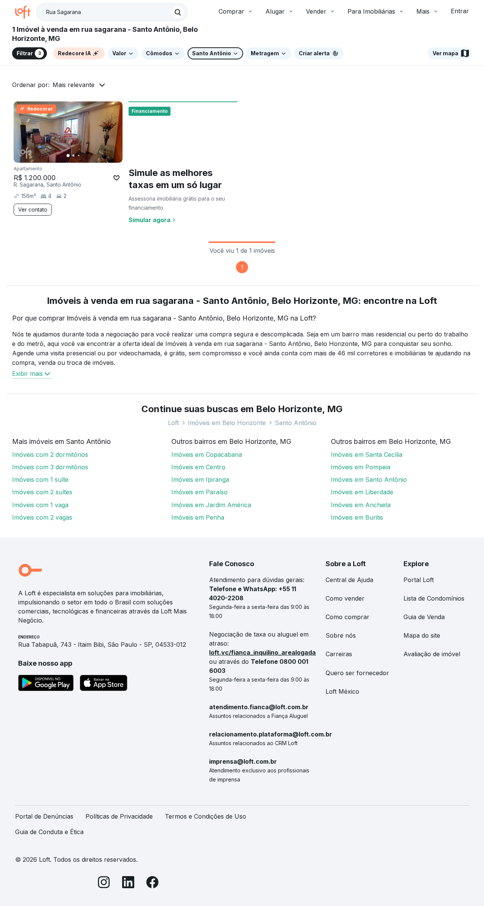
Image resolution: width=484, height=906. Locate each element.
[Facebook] (152, 883)
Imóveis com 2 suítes (42, 492)
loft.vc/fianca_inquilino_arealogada (262, 652)
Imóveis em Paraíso (199, 492)
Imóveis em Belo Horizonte (227, 423)
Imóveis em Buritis (357, 517)
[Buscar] (178, 12)
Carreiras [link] (339, 654)
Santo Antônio (295, 423)
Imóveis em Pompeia (360, 467)
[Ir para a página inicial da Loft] (25, 12)
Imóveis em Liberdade (362, 492)
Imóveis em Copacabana (206, 454)
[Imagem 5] (89, 155)
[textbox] (112, 12)
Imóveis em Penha (197, 517)
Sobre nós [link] (341, 635)
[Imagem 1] (68, 155)
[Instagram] (104, 883)
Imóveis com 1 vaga (40, 505)
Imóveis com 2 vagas (42, 517)
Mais (423, 11)
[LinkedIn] (128, 883)
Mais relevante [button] (74, 85)
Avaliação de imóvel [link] (431, 654)
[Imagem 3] (78, 155)
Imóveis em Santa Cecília (366, 454)
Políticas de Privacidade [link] (119, 816)
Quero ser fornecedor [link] (357, 673)
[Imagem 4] (84, 155)
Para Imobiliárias (371, 11)
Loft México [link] (342, 691)
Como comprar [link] (347, 617)
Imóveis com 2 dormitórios (50, 454)
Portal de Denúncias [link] (44, 816)
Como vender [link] (345, 598)
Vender (316, 11)
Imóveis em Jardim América (211, 505)
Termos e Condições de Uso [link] (205, 816)
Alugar (275, 11)
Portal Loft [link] (418, 580)
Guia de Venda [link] (424, 617)
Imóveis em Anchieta (361, 505)
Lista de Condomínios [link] (433, 598)
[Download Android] (46, 684)
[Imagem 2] (73, 155)
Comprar (231, 11)
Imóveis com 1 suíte (40, 479)
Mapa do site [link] (421, 635)
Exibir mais (27, 373)
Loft (173, 423)
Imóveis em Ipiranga (200, 479)
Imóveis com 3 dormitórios (50, 467)
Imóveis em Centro (198, 467)
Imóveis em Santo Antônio (369, 479)
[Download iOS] (103, 684)
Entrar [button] (460, 11)
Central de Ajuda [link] (349, 580)
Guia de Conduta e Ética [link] (49, 832)
